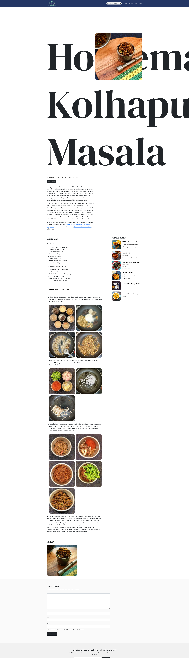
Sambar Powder (70, 224)
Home (125, 3)
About (140, 3)
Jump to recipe (51, 181)
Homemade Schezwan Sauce (82, 227)
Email (48, 617)
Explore (130, 3)
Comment (49, 592)
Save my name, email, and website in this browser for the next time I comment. (66, 629)
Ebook (135, 3)
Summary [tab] (65, 290)
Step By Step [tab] (53, 290)
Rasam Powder (80, 224)
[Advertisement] (94, 17)
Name (48, 610)
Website (48, 623)
